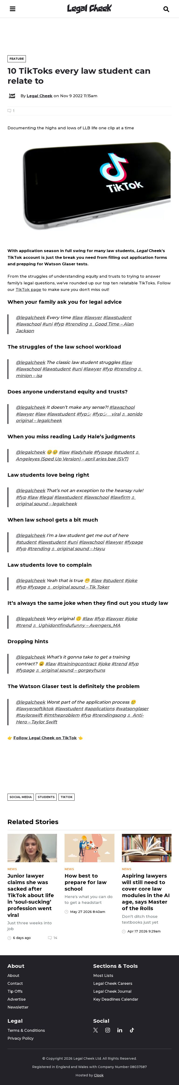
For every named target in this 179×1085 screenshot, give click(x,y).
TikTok (66, 797)
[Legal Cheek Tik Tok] (132, 1030)
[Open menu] (12, 9)
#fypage (103, 452)
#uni (47, 324)
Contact (15, 983)
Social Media (21, 797)
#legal (46, 497)
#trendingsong (109, 715)
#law (77, 317)
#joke (131, 580)
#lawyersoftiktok (35, 708)
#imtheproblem (61, 715)
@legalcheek (30, 317)
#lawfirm (120, 497)
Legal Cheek (39, 95)
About (13, 975)
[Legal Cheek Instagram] (107, 1030)
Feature (17, 58)
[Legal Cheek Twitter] (95, 1030)
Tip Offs (15, 991)
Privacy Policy (20, 1038)
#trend (23, 625)
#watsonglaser (132, 708)
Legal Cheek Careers (112, 983)
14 (55, 938)
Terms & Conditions (26, 1030)
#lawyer (93, 317)
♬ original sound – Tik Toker (78, 587)
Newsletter (17, 1007)
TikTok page (28, 289)
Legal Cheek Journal (112, 991)
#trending (76, 324)
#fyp (59, 324)
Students (46, 797)
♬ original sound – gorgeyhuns (70, 670)
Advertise (16, 999)
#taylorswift (29, 715)
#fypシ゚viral (106, 414)
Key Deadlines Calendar (115, 999)
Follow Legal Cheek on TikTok (45, 738)
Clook (98, 1075)
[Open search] (166, 9)
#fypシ (83, 414)
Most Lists (103, 975)
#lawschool (28, 324)
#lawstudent (117, 317)
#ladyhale (82, 452)
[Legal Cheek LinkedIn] (119, 1030)
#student (124, 452)
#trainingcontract (76, 663)
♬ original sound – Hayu (78, 548)
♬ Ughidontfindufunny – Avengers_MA (76, 625)
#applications (99, 708)
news (12, 869)
